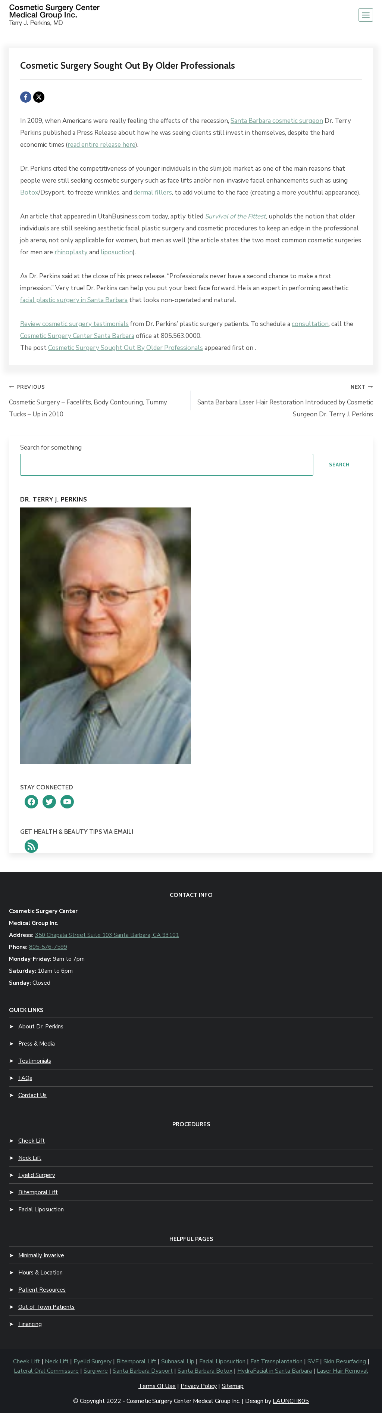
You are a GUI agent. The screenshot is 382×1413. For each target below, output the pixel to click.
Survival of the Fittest (235, 216)
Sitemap (233, 1386)
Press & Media (36, 1043)
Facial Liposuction (41, 1209)
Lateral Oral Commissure (46, 1371)
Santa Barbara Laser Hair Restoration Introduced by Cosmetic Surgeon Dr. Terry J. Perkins (285, 401)
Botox (29, 192)
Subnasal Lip (177, 1361)
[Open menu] (365, 15)
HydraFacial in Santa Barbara (274, 1371)
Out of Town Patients (46, 1307)
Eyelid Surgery (36, 1175)
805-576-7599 (48, 947)
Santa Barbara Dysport (143, 1371)
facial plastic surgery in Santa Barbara (74, 300)
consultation (310, 324)
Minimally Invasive (41, 1255)
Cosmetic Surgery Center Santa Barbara (77, 336)
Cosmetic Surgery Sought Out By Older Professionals (125, 348)
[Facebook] (25, 97)
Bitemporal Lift (38, 1192)
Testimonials (34, 1061)
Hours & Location (40, 1272)
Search (339, 465)
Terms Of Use (157, 1386)
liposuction (117, 252)
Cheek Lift (31, 1141)
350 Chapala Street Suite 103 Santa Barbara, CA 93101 (107, 935)
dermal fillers (153, 192)
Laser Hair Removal (342, 1371)
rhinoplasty (71, 252)
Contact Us (32, 1095)
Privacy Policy (199, 1386)
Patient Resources (42, 1290)
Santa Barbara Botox (205, 1371)
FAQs (25, 1078)
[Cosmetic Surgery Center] (55, 15)
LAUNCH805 (291, 1401)
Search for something (51, 447)
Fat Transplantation (276, 1361)
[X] (38, 97)
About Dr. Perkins (40, 1026)
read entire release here (101, 144)
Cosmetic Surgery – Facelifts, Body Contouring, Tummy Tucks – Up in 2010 (88, 401)
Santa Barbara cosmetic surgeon (277, 121)
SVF (313, 1361)
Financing (30, 1324)
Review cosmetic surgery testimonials (74, 324)
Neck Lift (29, 1158)
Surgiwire (96, 1371)
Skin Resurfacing (344, 1361)
